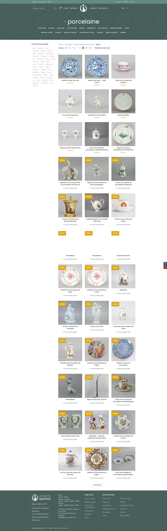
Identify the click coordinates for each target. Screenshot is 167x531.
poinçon (52, 75)
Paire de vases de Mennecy (70, 148)
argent (34, 53)
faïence (42, 61)
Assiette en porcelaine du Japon (96, 364)
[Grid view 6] (90, 48)
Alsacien (43, 51)
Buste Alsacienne (123, 256)
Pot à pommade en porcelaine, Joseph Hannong (97, 149)
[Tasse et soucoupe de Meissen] (123, 67)
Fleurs (48, 61)
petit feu (45, 75)
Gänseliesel (70, 256)
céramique (35, 61)
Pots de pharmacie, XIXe (70, 436)
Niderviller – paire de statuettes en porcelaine (96, 437)
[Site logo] (83, 8)
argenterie (41, 53)
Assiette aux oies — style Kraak (97, 81)
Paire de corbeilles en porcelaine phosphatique (123, 473)
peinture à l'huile (37, 75)
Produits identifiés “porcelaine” (84, 44)
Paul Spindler (36, 72)
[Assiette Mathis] (123, 101)
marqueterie (36, 69)
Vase (34, 80)
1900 (34, 48)
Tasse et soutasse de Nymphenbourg (70, 220)
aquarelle (49, 51)
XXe (52, 83)
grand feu (41, 64)
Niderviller (123, 290)
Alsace (46, 48)
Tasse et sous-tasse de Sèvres (123, 220)
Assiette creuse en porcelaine (123, 364)
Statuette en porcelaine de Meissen (70, 364)
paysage (43, 72)
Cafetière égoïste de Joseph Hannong (97, 220)
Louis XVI (48, 67)
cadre (52, 59)
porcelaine (35, 77)
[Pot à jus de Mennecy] (70, 101)
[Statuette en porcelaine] (97, 101)
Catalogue (68, 44)
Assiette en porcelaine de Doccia (123, 437)
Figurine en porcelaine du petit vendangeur (96, 183)
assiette (52, 56)
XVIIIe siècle (36, 83)
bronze (47, 59)
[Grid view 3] (83, 48)
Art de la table (49, 53)
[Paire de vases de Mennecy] (70, 134)
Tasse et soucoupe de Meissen (123, 81)
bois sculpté (40, 59)
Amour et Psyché (96, 326)
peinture (49, 72)
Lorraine (35, 67)
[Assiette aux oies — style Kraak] (97, 67)
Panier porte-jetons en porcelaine (70, 510)
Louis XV (41, 67)
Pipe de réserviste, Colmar (97, 399)
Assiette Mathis (123, 115)
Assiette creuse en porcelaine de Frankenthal (123, 149)
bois (34, 59)
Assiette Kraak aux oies (70, 80)
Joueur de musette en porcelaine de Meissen (123, 183)
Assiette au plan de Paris (123, 509)
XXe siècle (35, 85)
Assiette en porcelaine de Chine (70, 291)
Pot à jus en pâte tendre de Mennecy (70, 473)
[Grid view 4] (86, 48)
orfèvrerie (43, 69)
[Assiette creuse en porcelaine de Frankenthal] (123, 134)
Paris (50, 69)
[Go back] (65, 21)
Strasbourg (49, 77)
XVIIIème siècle (44, 83)
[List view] (80, 48)
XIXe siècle (44, 80)
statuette (42, 77)
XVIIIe (51, 80)
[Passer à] (127, 8)
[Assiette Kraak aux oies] (70, 67)
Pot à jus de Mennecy (70, 115)
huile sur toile (49, 64)
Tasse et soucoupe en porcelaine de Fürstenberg (123, 400)
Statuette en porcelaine (97, 115)
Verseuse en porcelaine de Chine (123, 327)
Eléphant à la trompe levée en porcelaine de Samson (70, 183)
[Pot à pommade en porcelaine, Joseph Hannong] (97, 134)
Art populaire (44, 56)
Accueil (60, 44)
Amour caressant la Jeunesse (70, 327)
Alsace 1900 (36, 51)
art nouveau (36, 56)
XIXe (38, 80)
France (34, 64)
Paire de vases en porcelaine (97, 509)
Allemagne (40, 48)
